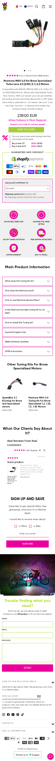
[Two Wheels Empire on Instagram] (3, 714)
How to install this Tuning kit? (19, 323)
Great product (15, 462)
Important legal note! (15, 332)
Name (4, 619)
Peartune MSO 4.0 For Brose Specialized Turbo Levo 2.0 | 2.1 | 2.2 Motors (12, 480)
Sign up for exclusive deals (19, 681)
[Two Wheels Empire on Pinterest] (17, 714)
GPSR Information (13, 351)
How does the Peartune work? (19, 291)
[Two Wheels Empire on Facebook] (8, 714)
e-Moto (23, 526)
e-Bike (37, 526)
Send (27, 668)
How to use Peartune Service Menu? (22, 300)
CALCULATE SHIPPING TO (16, 183)
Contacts (8, 723)
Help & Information (14, 731)
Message (6, 640)
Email (4, 630)
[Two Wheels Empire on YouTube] (13, 714)
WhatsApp (23, 614)
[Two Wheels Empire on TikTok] (22, 714)
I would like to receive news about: (27, 519)
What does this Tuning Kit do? (19, 281)
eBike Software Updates (17, 342)
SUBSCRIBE (27, 544)
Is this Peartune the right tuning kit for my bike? (25, 311)
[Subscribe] (39, 696)
